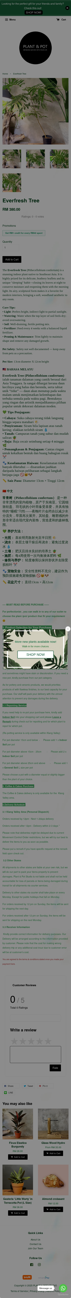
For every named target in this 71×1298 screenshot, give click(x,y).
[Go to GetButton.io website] (63, 1295)
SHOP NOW (35, 654)
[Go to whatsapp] (63, 1288)
